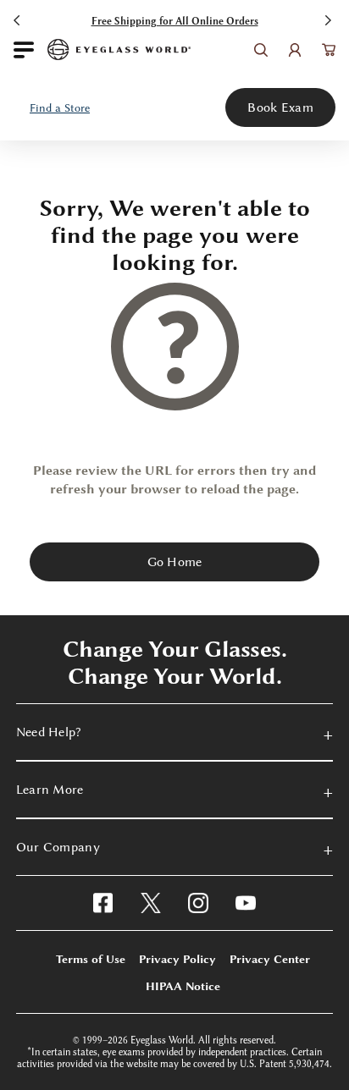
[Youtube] (245, 903)
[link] (119, 49)
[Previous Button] (19, 19)
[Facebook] (103, 903)
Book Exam (280, 107)
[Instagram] (198, 903)
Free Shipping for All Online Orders (174, 21)
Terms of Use (90, 959)
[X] (151, 903)
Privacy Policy (177, 959)
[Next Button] (330, 19)
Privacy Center (270, 959)
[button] (60, 107)
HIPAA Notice (183, 986)
